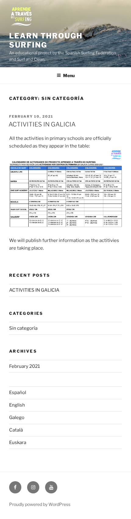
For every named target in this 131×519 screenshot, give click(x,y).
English (17, 405)
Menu (69, 75)
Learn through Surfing (46, 40)
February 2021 (24, 366)
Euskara (17, 442)
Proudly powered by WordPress (39, 504)
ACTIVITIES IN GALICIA (42, 124)
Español (17, 392)
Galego (16, 417)
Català (16, 430)
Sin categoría (23, 328)
